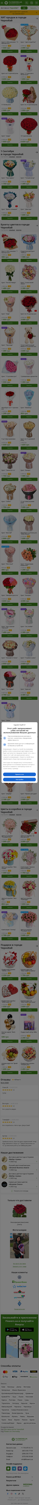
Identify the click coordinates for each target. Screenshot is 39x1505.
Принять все (19, 774)
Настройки (19, 779)
